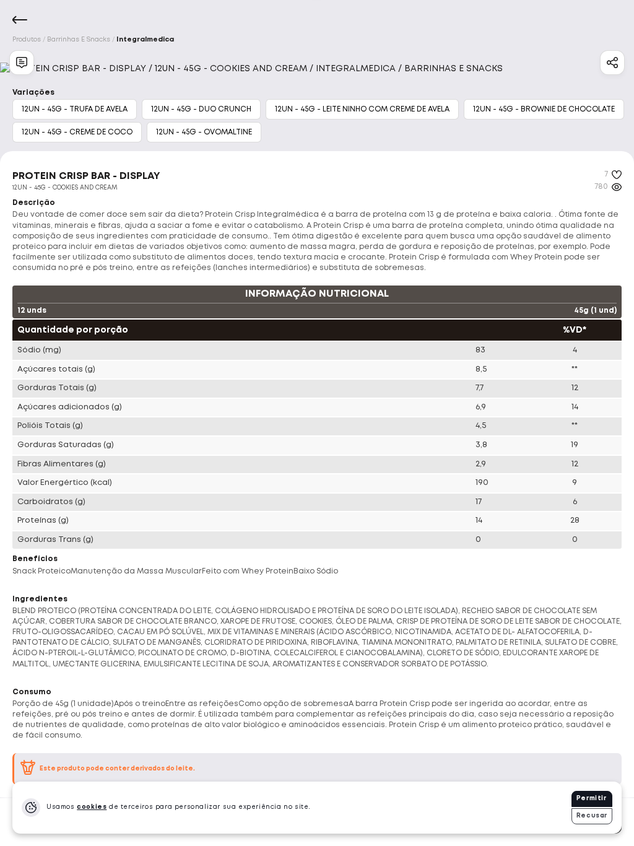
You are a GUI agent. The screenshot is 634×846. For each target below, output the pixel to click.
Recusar (591, 816)
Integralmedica (145, 40)
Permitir (591, 798)
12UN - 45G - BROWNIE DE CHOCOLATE (544, 109)
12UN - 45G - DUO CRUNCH (201, 109)
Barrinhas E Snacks (78, 40)
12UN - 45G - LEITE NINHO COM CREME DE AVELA (362, 109)
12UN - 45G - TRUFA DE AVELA (75, 109)
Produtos (26, 40)
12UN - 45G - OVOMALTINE (204, 132)
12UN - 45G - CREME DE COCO (77, 132)
